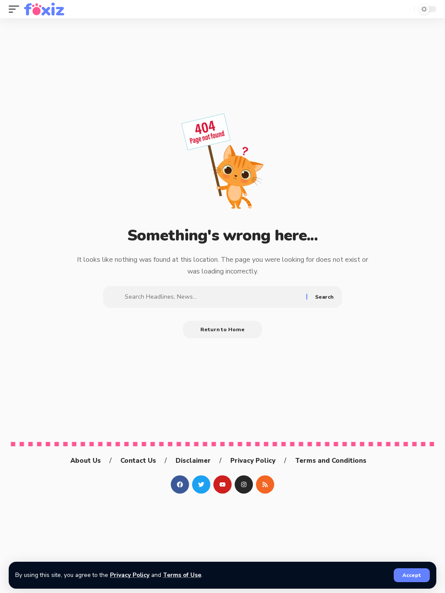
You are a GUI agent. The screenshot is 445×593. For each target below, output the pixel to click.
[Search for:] (212, 297)
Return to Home (222, 329)
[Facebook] (180, 484)
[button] (412, 575)
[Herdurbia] (44, 9)
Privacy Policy (129, 575)
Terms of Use (182, 575)
